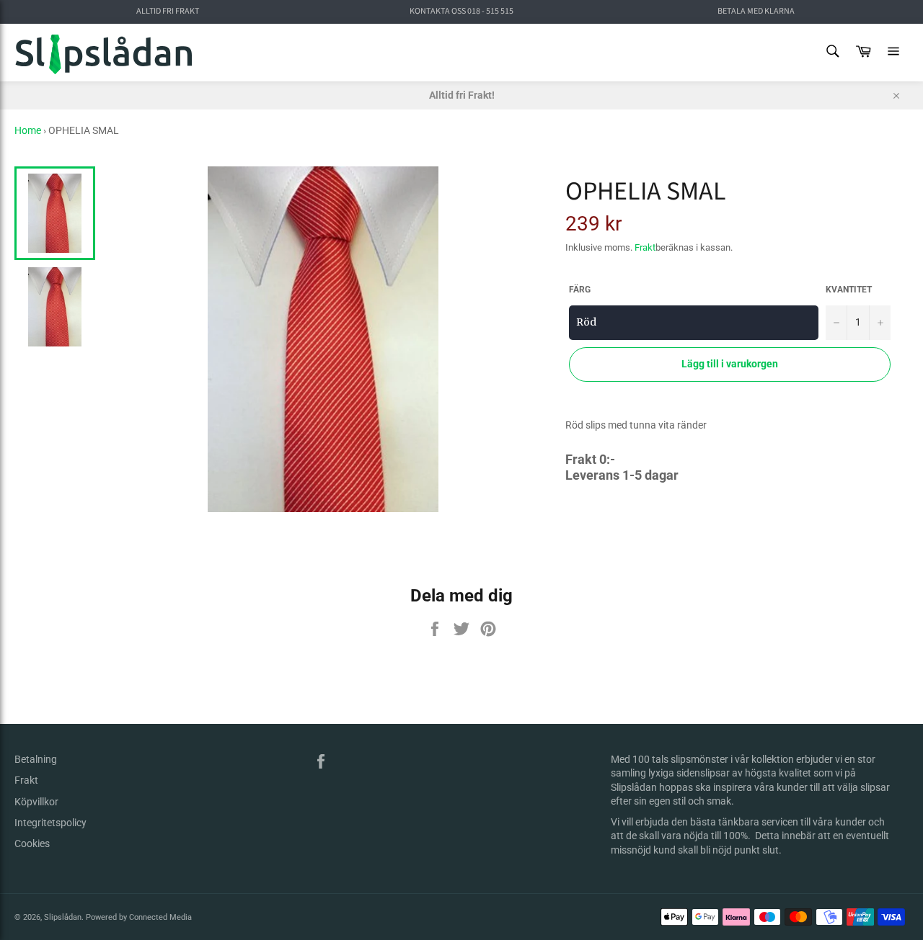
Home (27, 130)
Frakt (645, 247)
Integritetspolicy (50, 822)
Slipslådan (62, 917)
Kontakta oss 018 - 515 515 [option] (461, 11)
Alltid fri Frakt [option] (167, 11)
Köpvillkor (36, 801)
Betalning (35, 759)
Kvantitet (849, 290)
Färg (580, 290)
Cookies (32, 843)
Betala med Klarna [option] (756, 11)
